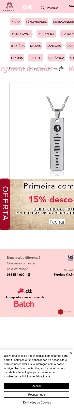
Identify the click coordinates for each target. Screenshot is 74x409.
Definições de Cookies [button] (37, 402)
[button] (57, 221)
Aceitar (36, 386)
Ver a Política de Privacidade (32, 376)
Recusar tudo (36, 394)
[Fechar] (68, 355)
